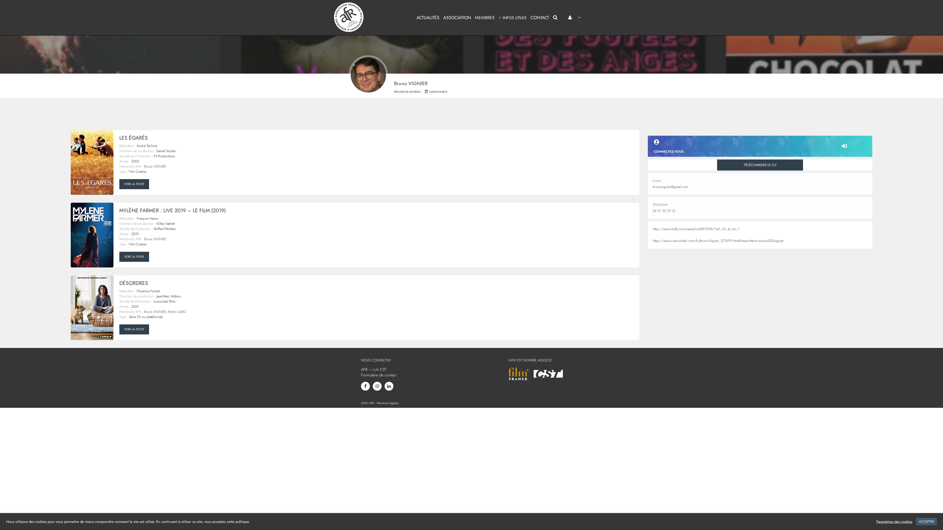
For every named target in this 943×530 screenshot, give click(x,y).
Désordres (133, 283)
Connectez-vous (668, 151)
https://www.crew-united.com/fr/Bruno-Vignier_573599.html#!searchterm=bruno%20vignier (718, 240)
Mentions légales (388, 403)
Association (457, 17)
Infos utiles (514, 18)
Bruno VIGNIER (155, 166)
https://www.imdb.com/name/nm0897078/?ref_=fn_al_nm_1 (696, 228)
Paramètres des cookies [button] (894, 521)
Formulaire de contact (378, 375)
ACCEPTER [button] (926, 521)
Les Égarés (133, 138)
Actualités (427, 17)
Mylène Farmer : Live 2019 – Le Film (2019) (172, 210)
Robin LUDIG (177, 311)
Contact (539, 17)
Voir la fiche (134, 184)
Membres (485, 17)
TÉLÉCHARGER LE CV (760, 164)
